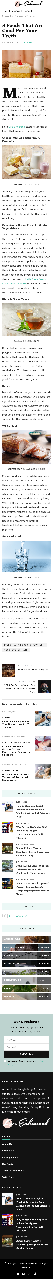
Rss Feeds (7, 1164)
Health (28, 42)
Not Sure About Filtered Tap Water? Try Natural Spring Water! (15, 777)
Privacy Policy (10, 1158)
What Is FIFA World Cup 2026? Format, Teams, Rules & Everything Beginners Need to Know (33, 889)
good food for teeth (16, 650)
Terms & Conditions (13, 1171)
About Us (7, 1144)
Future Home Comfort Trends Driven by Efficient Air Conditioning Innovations (32, 869)
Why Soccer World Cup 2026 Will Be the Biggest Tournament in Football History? (31, 833)
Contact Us (8, 1151)
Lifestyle (17, 770)
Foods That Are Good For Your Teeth (24, 645)
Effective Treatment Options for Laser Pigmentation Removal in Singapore (16, 750)
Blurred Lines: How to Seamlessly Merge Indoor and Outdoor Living (32, 852)
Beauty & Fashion (11, 742)
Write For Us (9, 1177)
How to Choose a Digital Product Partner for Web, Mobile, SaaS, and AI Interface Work (33, 811)
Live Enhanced (17, 126)
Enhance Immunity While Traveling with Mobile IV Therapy (15, 724)
